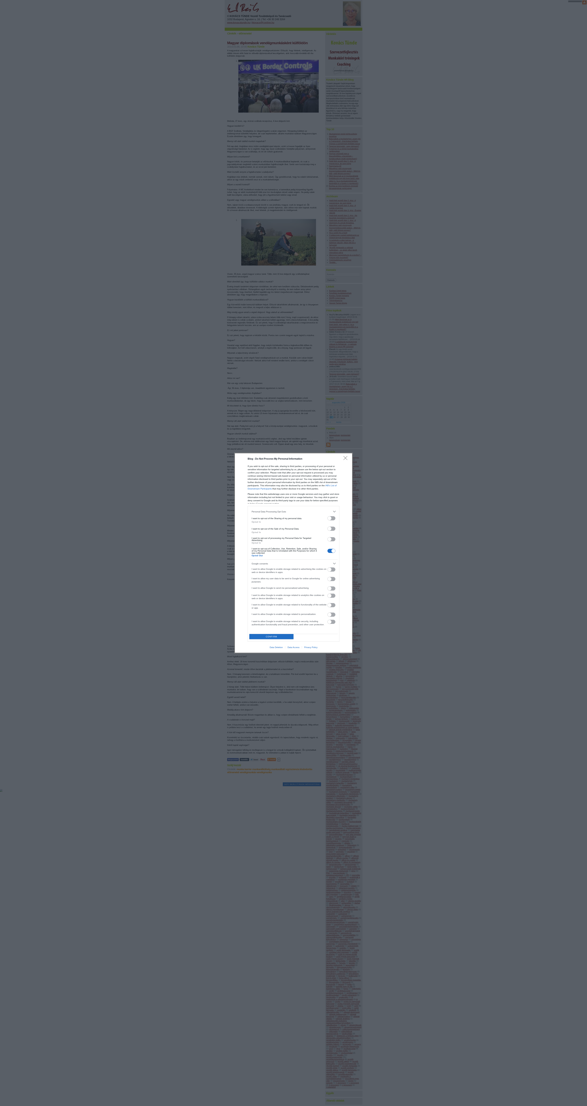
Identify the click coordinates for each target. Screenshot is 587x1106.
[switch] (331, 518)
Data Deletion (276, 647)
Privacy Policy (310, 647)
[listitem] (293, 511)
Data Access (293, 647)
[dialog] (293, 553)
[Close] (346, 459)
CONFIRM (271, 637)
